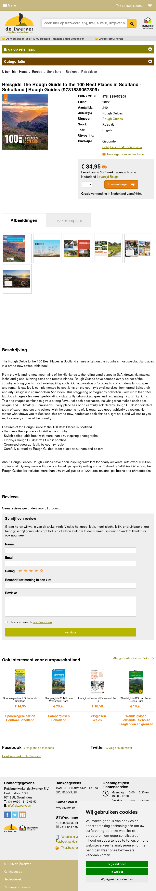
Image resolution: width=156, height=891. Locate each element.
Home (23, 71)
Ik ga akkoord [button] (117, 864)
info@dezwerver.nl (19, 805)
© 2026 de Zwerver (17, 863)
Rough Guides (112, 118)
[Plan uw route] (22, 815)
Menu (11, 5)
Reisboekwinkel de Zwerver (21, 756)
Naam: (10, 544)
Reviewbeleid (13, 879)
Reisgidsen (89, 71)
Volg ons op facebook (40, 747)
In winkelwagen (118, 184)
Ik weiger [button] (117, 871)
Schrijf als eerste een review (122, 147)
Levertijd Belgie (108, 176)
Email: (9, 557)
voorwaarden (42, 622)
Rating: (10, 571)
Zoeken (132, 23)
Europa (37, 71)
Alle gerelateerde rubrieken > (133, 658)
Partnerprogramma (17, 887)
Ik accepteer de (31, 622)
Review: (11, 593)
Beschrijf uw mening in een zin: (28, 580)
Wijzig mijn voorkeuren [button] (117, 879)
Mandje (150, 5)
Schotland (54, 71)
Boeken (71, 71)
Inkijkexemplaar (68, 220)
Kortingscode (13, 871)
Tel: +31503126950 (130, 5)
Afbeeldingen (24, 220)
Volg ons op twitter (120, 747)
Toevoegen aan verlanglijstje (125, 154)
